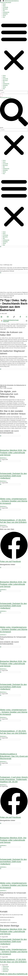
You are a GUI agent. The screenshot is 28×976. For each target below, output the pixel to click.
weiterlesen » (3, 589)
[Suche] (1, 95)
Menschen (5, 8)
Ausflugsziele (6, 12)
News (4, 5)
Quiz (4, 17)
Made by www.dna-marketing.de (13, 974)
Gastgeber (5, 13)
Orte (4, 10)
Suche (1, 90)
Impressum (5, 968)
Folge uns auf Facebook (10, 561)
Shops (4, 15)
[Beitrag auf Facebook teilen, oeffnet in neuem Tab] (20, 316)
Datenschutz (6, 966)
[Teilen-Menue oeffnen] (14, 316)
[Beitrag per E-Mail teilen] (7, 316)
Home (4, 4)
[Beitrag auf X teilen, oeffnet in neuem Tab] (26, 316)
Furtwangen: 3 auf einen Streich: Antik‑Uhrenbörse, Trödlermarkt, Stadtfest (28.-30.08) (14, 779)
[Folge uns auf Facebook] (14, 558)
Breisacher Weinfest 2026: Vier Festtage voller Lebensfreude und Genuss (13, 452)
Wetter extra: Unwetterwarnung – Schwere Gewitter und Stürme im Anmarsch (13, 501)
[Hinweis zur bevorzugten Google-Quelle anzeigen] (26, 320)
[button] (14, 46)
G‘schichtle (5, 7)
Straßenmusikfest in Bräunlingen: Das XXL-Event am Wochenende (14, 756)
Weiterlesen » (3, 457)
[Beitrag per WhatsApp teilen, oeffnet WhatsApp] (1, 316)
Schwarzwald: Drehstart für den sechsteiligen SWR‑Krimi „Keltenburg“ (13, 475)
